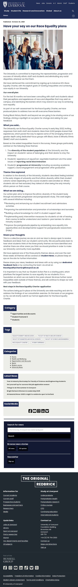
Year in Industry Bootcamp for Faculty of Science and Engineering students (36, 381)
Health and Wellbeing (19, 359)
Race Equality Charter (19, 342)
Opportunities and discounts (24, 314)
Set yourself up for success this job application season (28, 384)
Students (16, 320)
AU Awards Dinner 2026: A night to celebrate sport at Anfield (30, 394)
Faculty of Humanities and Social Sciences (26, 339)
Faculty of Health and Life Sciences (49, 336)
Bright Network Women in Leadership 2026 (23, 391)
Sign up (11, 461)
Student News (47, 256)
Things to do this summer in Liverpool (21, 388)
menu (73, 16)
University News (17, 367)
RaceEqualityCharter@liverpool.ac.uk (21, 268)
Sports (14, 363)
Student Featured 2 (20, 317)
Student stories (17, 365)
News (5, 15)
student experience (38, 342)
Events (14, 357)
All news (11, 449)
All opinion (23, 449)
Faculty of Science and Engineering (57, 339)
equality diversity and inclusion (23, 336)
